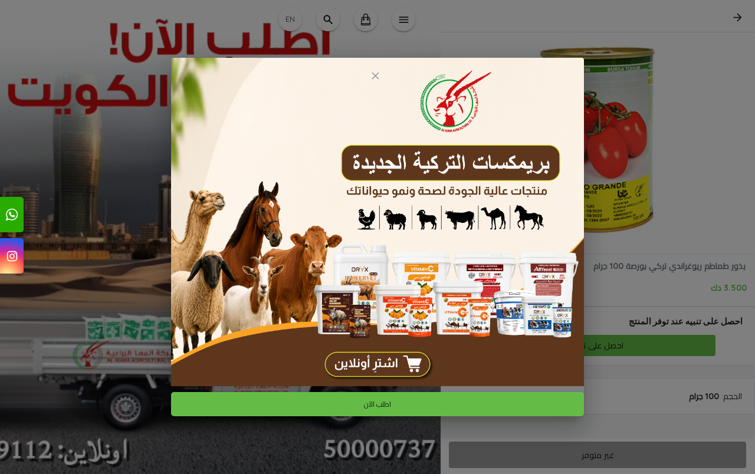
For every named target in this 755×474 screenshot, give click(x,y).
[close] (375, 75)
